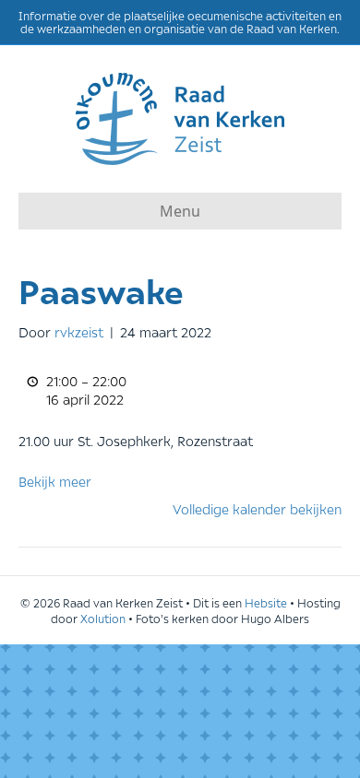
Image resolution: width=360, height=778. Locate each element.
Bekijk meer (54, 480)
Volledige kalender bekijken (257, 508)
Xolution (103, 618)
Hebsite (266, 602)
